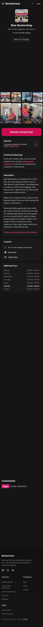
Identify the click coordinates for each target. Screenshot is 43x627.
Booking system (7, 582)
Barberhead (12, 3)
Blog (24, 582)
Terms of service (7, 614)
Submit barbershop (8, 592)
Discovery (5, 595)
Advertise (5, 599)
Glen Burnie (12, 252)
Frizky (25, 619)
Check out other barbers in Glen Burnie (20, 232)
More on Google (21, 39)
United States (13, 257)
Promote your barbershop (6, 587)
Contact (25, 590)
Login (38, 3)
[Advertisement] (21, 67)
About (25, 586)
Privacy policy (6, 610)
